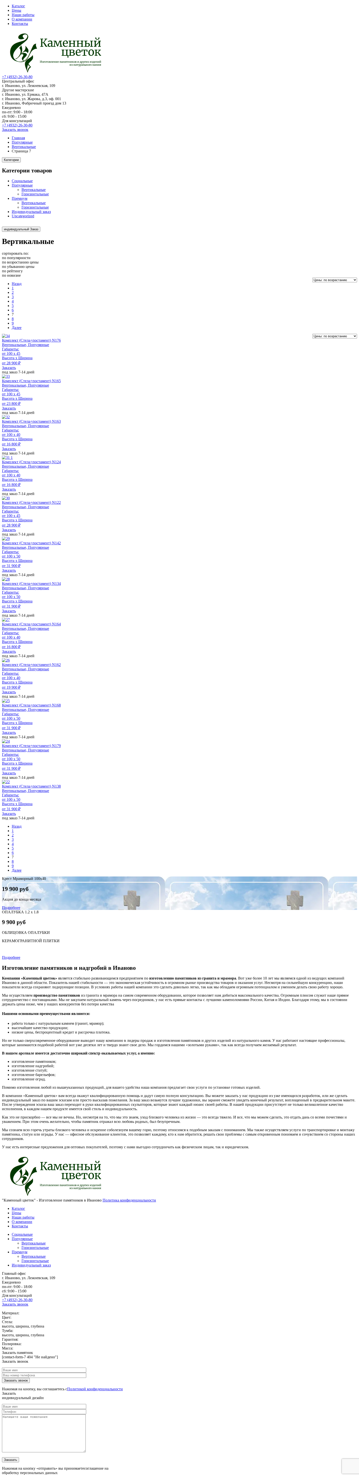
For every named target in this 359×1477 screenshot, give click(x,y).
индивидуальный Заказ (21, 229)
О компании (22, 19)
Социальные (22, 181)
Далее (16, 328)
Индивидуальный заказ (31, 212)
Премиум (19, 198)
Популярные (22, 142)
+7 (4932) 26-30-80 (17, 77)
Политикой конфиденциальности (95, 1389)
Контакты (20, 23)
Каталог (18, 6)
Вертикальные (24, 147)
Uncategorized (23, 216)
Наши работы (23, 15)
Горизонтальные (35, 194)
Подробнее (11, 908)
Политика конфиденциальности (129, 1200)
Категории (11, 160)
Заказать (9, 368)
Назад (16, 284)
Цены (16, 10)
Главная (18, 138)
